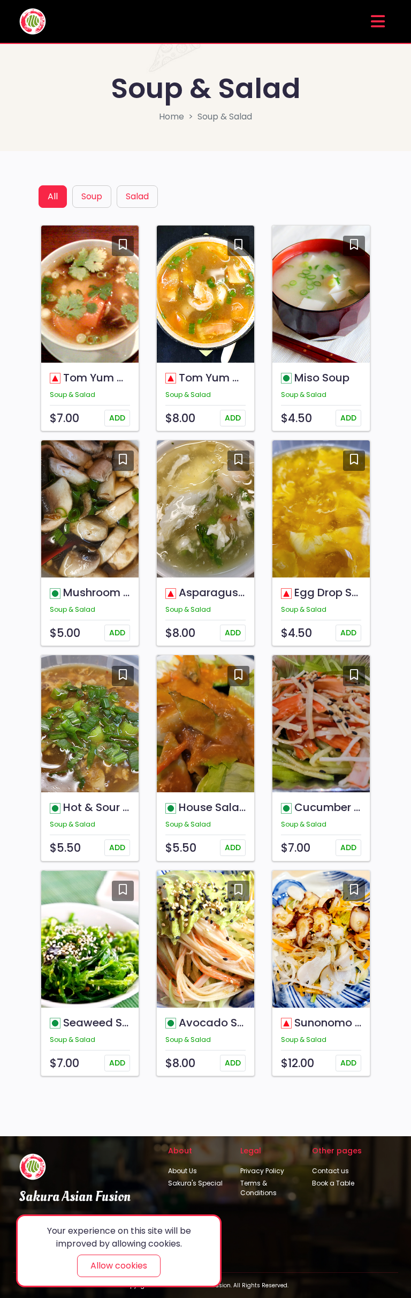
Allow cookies (118, 1265)
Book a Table (333, 1183)
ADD (117, 417)
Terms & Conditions (258, 1188)
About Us (182, 1170)
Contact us (330, 1170)
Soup (91, 196)
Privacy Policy (262, 1170)
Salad (137, 196)
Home (171, 116)
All (53, 196)
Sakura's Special (195, 1183)
